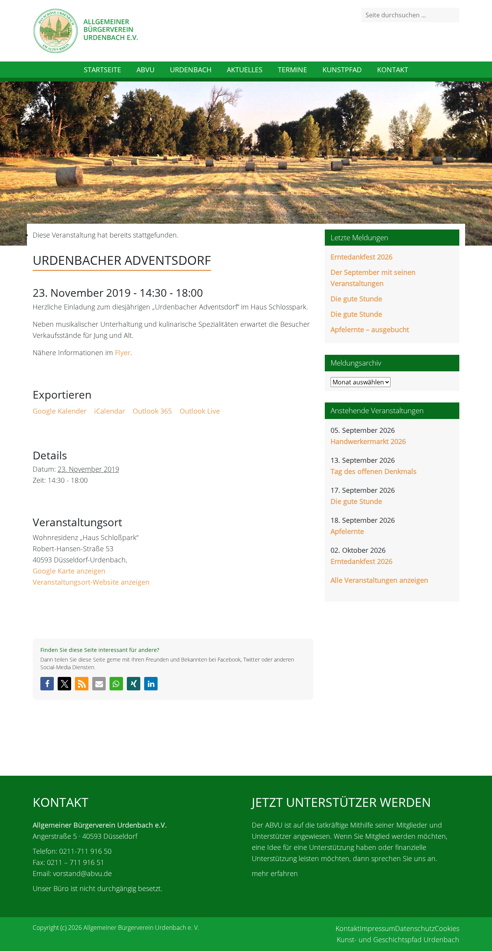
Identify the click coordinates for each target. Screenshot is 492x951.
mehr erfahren (275, 873)
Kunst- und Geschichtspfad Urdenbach (398, 939)
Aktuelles (245, 69)
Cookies (447, 928)
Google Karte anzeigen (69, 570)
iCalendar (109, 411)
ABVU (145, 69)
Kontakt (392, 69)
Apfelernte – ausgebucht (370, 329)
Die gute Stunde (356, 298)
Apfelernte (347, 531)
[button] (47, 683)
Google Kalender (59, 411)
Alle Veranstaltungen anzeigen (379, 580)
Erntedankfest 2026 (361, 256)
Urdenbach (190, 69)
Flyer (122, 352)
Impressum (377, 928)
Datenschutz (415, 928)
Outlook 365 (152, 411)
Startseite (102, 69)
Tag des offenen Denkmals (374, 471)
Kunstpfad (342, 69)
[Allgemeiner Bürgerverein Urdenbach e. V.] (85, 30)
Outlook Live (200, 411)
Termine (292, 69)
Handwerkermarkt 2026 (368, 441)
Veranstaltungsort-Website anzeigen (91, 582)
